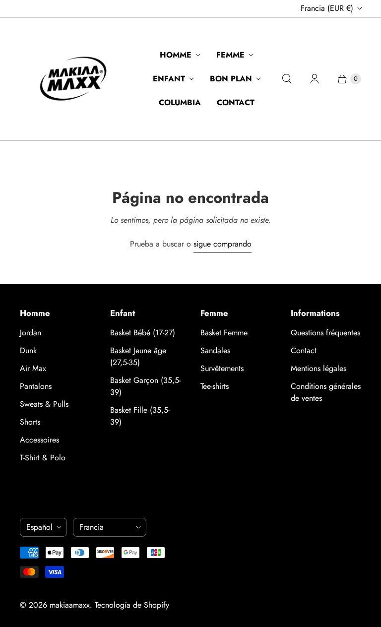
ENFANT (169, 78)
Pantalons (36, 386)
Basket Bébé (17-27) (142, 332)
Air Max (33, 368)
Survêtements (222, 368)
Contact (304, 350)
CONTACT (235, 102)
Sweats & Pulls (44, 404)
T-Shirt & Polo (42, 457)
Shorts (30, 422)
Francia (327, 8)
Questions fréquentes (325, 332)
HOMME (175, 55)
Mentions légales (318, 368)
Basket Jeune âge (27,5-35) (138, 356)
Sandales (215, 350)
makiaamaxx (70, 605)
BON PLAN (231, 78)
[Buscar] (287, 79)
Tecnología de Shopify (132, 605)
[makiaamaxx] (73, 78)
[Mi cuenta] (314, 79)
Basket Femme (224, 332)
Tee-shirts (214, 386)
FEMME (230, 55)
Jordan (30, 332)
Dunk (28, 350)
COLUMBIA (180, 102)
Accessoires (39, 439)
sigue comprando (222, 244)
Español (39, 527)
